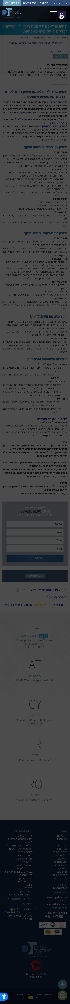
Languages (58, 3)
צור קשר (44, 3)
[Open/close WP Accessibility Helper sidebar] (4, 997)
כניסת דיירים (29, 3)
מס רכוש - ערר (12, 3)
